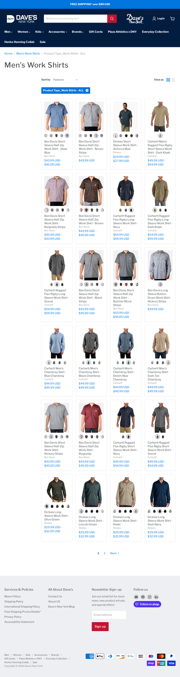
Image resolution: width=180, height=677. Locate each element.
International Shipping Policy (22, 606)
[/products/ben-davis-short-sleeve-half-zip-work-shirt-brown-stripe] (91, 117)
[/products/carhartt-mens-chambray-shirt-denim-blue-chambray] (125, 343)
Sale (43, 42)
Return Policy (12, 596)
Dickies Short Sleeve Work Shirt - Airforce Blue (125, 145)
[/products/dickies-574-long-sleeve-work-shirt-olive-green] (56, 489)
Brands (77, 31)
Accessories (57, 31)
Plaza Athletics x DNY (122, 31)
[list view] (173, 79)
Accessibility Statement (19, 622)
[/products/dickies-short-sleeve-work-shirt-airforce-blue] (125, 117)
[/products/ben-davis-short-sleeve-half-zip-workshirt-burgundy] (91, 418)
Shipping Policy (13, 601)
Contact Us (55, 596)
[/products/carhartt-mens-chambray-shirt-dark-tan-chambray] (160, 343)
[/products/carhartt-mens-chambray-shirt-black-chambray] (91, 343)
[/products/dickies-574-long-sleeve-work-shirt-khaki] (125, 492)
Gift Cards (96, 31)
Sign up (100, 626)
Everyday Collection (155, 31)
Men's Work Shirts (28, 53)
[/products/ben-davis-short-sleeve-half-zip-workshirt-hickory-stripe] (56, 418)
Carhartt (152, 156)
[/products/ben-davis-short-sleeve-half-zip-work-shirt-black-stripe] (91, 265)
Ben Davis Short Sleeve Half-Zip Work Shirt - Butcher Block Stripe (123, 298)
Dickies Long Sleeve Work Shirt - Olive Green (56, 515)
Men (7, 31)
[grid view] (168, 79)
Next (113, 553)
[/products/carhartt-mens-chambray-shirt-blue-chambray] (56, 343)
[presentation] (46, 135)
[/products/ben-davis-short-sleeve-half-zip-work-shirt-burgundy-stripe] (56, 191)
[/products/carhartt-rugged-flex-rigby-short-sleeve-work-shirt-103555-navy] (125, 418)
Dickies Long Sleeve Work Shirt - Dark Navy (160, 520)
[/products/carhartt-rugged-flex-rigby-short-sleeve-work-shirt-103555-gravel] (160, 418)
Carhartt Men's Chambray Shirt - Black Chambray (90, 372)
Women (23, 31)
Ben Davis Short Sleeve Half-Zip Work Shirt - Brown (91, 219)
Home (8, 53)
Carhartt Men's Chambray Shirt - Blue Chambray (55, 372)
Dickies (117, 152)
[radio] (51, 135)
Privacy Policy (12, 616)
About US (54, 601)
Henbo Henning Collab (19, 42)
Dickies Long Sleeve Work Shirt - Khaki (125, 520)
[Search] (112, 19)
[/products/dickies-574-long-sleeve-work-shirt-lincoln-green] (91, 492)
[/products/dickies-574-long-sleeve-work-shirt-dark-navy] (160, 492)
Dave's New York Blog (61, 606)
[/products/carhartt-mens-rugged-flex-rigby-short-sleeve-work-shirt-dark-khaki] (160, 117)
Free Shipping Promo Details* (22, 611)
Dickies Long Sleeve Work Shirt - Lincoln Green (91, 520)
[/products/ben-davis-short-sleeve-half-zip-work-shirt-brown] (91, 191)
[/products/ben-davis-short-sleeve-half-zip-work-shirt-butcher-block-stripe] (125, 265)
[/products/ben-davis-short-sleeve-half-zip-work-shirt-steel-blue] (56, 117)
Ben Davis (49, 156)
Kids (38, 31)
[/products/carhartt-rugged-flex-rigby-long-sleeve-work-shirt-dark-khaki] (160, 191)
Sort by (45, 79)
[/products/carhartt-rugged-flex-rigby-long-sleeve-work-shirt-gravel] (56, 265)
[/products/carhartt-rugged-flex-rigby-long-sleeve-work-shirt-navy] (125, 191)
